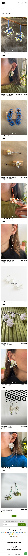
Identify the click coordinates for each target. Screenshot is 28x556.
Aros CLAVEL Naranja (7, 218)
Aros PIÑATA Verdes (7, 509)
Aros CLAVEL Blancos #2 (8, 177)
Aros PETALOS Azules (7, 135)
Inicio (2, 9)
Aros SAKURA (5, 343)
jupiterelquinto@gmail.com (14, 542)
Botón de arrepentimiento (14, 549)
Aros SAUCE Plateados (8, 260)
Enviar (22, 524)
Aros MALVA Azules (6, 467)
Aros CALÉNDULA (6, 426)
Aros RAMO (4, 301)
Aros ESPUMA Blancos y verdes (10, 94)
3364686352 (14, 544)
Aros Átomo (4, 52)
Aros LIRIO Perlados (7, 384)
